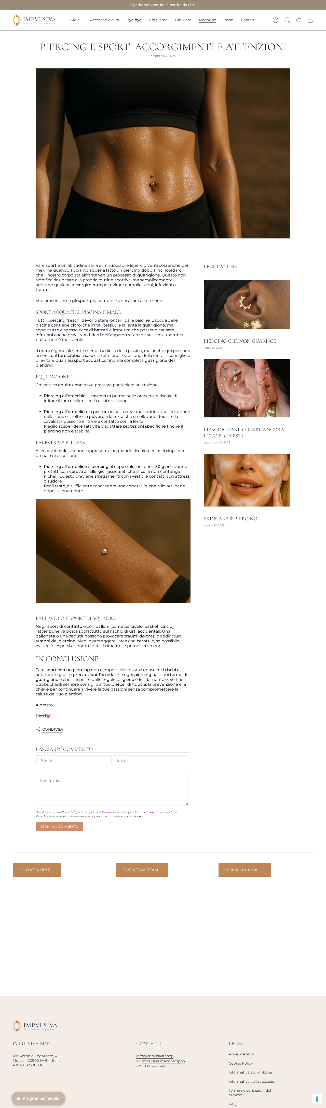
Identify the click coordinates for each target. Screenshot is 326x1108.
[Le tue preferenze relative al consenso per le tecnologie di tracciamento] (317, 1099)
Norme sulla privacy (116, 812)
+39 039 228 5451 (151, 1066)
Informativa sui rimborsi (250, 1072)
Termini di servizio (146, 812)
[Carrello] (310, 20)
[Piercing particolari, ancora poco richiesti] (247, 388)
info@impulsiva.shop (154, 1056)
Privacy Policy (241, 1054)
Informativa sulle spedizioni (253, 1081)
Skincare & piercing (230, 519)
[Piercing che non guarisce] (247, 304)
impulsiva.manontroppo (163, 1061)
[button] (76, 20)
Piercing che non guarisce (240, 341)
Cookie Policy (241, 1063)
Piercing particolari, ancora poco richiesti (244, 433)
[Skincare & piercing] (247, 480)
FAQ (233, 1104)
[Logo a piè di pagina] (35, 1026)
